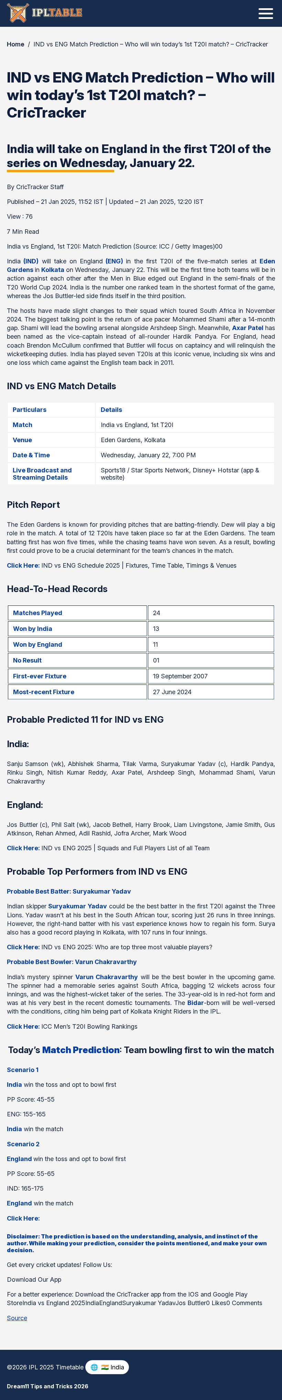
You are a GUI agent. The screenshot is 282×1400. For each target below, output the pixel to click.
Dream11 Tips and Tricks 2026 (47, 1386)
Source (17, 1318)
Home (15, 44)
